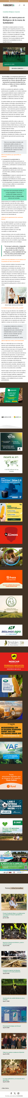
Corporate (17, 12)
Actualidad (5, 12)
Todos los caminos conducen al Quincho (13, 1052)
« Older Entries (5, 1088)
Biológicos (11, 12)
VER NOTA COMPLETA (17, 68)
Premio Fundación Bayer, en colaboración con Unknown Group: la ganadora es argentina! (14, 915)
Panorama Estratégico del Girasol (12, 1026)
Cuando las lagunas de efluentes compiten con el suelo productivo (11, 971)
